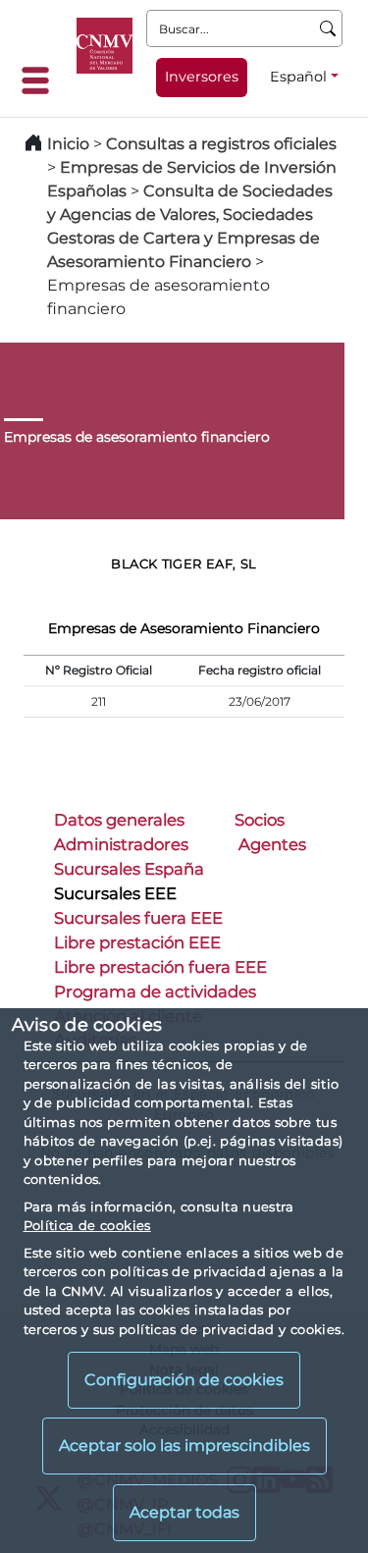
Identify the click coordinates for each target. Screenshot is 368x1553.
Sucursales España (129, 869)
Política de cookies (87, 1225)
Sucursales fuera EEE (138, 918)
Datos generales (119, 820)
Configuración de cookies (184, 1379)
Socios (260, 820)
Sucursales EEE (115, 893)
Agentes (272, 844)
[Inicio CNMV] (104, 46)
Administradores (121, 844)
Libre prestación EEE (137, 942)
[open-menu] (41, 80)
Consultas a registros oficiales (221, 143)
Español (298, 76)
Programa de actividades (155, 991)
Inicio (68, 143)
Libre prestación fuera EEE (160, 967)
